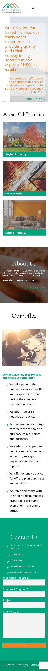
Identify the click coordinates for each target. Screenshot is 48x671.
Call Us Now (35, 99)
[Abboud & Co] (10, 3)
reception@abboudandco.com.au (23, 572)
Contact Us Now (34, 287)
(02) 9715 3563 (16, 554)
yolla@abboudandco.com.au (21, 566)
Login (24, 666)
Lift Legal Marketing (38, 665)
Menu (33, 8)
